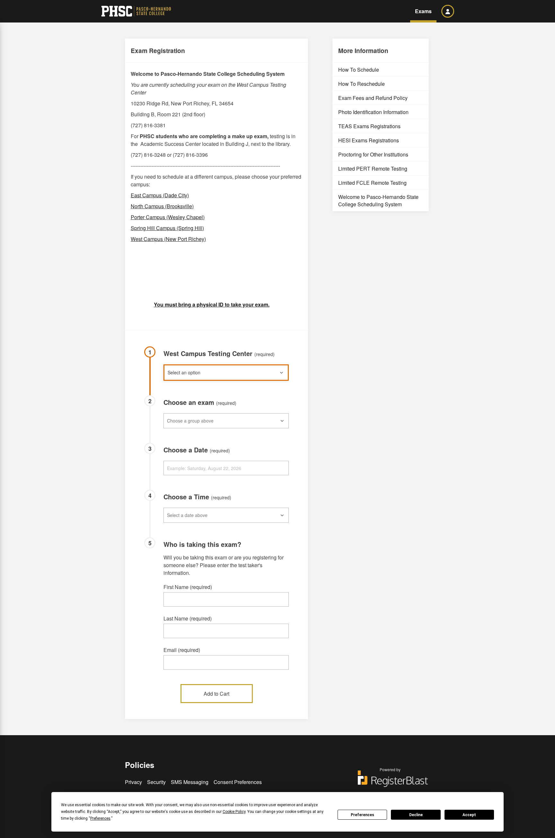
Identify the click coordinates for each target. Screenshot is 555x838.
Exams (423, 11)
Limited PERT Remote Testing (372, 168)
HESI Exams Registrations (368, 140)
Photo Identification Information (373, 112)
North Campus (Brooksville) (162, 206)
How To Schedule (358, 69)
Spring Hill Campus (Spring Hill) (167, 228)
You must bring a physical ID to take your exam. (211, 304)
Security (156, 782)
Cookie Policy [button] (234, 811)
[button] (447, 11)
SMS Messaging (189, 782)
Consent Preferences (238, 782)
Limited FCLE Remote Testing (372, 182)
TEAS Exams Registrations (369, 126)
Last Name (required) (187, 618)
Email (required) (181, 650)
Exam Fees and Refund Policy (373, 98)
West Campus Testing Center (219, 353)
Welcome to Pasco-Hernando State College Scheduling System (378, 200)
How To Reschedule (361, 83)
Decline (416, 815)
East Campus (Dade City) (160, 195)
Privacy (133, 782)
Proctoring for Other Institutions (373, 154)
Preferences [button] (100, 818)
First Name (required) (187, 587)
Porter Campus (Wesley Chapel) (168, 217)
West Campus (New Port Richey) (168, 239)
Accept (469, 815)
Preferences (362, 815)
